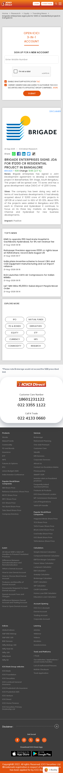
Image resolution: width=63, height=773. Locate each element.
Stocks (5, 437)
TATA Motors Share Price (44, 541)
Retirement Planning (42, 441)
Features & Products (42, 490)
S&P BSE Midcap (9, 634)
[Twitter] (28, 154)
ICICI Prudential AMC (10, 692)
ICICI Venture (7, 695)
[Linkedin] (23, 154)
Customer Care (40, 448)
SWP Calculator (40, 582)
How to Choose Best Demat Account (14, 577)
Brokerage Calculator (43, 578)
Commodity (14, 345)
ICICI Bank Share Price (43, 537)
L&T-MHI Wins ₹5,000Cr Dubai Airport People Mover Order (31, 287)
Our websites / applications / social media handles (46, 660)
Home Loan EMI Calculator (45, 593)
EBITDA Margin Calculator (44, 559)
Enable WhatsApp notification (24, 81)
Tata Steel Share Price (11, 510)
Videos (37, 637)
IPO (14, 319)
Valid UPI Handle (41, 505)
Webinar (37, 634)
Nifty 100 (6, 652)
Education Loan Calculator (45, 597)
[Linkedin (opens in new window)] (37, 740)
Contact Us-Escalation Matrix (46, 467)
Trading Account (40, 615)
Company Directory (10, 514)
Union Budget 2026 (10, 471)
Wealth (37, 452)
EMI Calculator (40, 571)
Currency (14, 339)
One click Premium (41, 445)
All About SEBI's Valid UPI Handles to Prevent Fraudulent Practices (15, 554)
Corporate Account (42, 619)
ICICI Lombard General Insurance (12, 683)
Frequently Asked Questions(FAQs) (41, 485)
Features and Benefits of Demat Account (13, 583)
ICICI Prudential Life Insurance (15, 688)
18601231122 (31, 399)
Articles (37, 630)
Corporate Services (42, 459)
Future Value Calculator (43, 563)
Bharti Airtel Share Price (44, 530)
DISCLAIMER (55, 111)
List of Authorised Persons (45, 665)
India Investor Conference (13, 474)
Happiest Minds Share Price (46, 519)
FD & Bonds (15, 325)
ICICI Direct (6, 699)
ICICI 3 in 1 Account (42, 608)
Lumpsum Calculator (42, 567)
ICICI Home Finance (10, 703)
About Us (38, 463)
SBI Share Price (8, 488)
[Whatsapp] (14, 154)
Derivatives (36, 325)
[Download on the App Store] (21, 754)
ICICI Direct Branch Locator (45, 494)
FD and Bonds (8, 448)
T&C (38, 81)
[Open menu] (60, 3)
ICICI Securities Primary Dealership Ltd (12, 708)
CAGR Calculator (41, 589)
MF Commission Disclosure (45, 498)
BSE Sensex (7, 641)
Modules (37, 641)
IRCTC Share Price (9, 495)
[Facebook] (19, 154)
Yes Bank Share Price (11, 506)
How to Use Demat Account (14, 572)
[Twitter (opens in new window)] (30, 740)
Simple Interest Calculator (45, 552)
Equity (26, 13)
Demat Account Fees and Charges (13, 595)
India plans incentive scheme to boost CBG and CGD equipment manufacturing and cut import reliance (29, 263)
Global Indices (8, 630)
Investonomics (40, 645)
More (55, 87)
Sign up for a (31, 52)
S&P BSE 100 (7, 637)
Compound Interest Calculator (46, 556)
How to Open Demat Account (14, 606)
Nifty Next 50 (7, 649)
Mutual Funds (36, 319)
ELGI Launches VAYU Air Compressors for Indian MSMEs (29, 276)
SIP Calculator (40, 586)
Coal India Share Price (43, 533)
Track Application (41, 673)
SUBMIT (32, 93)
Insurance (6, 452)
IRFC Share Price (9, 499)
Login (36, 4)
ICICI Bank (6, 671)
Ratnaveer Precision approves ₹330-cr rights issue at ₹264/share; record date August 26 (31, 251)
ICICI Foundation (9, 674)
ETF (36, 332)
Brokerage (38, 437)
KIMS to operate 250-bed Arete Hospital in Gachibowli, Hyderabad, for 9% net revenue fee (29, 240)
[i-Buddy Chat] (50, 767)
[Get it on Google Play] (42, 754)
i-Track (36, 656)
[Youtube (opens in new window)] (44, 740)
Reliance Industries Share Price (15, 491)
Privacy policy (39, 471)
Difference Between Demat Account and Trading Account (14, 601)
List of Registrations (42, 502)
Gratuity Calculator (41, 574)
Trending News (40, 13)
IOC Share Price (9, 503)
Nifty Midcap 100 (9, 645)
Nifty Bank (6, 656)
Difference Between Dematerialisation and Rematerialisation (12, 562)
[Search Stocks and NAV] (56, 3)
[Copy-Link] (33, 154)
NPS (36, 339)
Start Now (47, 4)
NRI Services (39, 456)
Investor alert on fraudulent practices (45, 479)
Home (5, 13)
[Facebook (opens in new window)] (17, 740)
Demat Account (40, 611)
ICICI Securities (8, 678)
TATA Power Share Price (44, 526)
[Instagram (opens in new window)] (24, 740)
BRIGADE (8, 170)
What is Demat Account (12, 568)
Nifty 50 (5, 660)
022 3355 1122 (31, 405)
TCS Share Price (40, 522)
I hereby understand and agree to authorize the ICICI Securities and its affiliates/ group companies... (33, 86)
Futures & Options (10, 463)
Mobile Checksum (41, 669)
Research (16, 13)
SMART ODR (39, 474)
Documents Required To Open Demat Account (15, 589)
